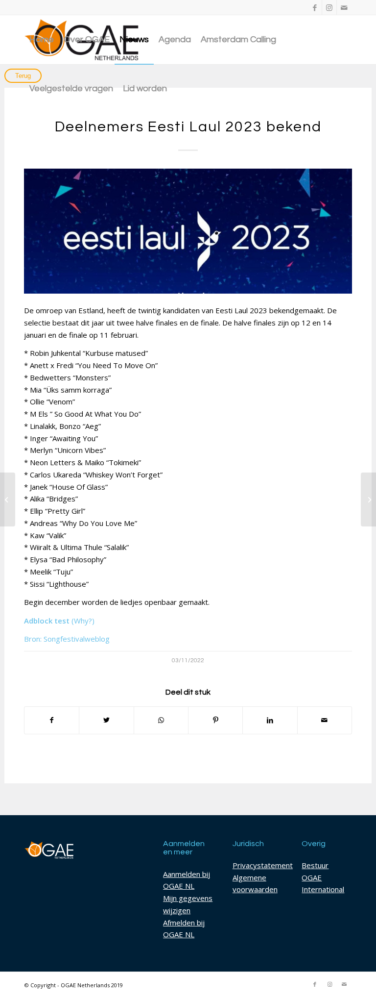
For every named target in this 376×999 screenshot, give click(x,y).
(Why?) (82, 620)
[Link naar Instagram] (329, 7)
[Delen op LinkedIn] (270, 720)
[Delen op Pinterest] (215, 720)
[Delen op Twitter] (106, 720)
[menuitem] (41, 39)
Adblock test (47, 620)
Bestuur (315, 865)
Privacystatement (263, 865)
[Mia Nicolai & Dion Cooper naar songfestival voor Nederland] (7, 499)
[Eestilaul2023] (188, 231)
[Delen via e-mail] (325, 720)
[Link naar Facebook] (314, 7)
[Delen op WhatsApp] (161, 720)
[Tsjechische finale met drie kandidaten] (368, 499)
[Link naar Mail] (344, 7)
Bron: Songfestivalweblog (67, 639)
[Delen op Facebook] (51, 720)
